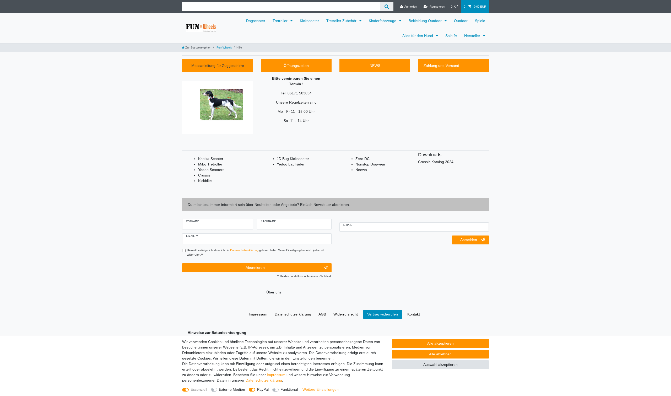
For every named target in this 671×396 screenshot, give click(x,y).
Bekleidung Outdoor (426, 21)
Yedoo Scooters (211, 170)
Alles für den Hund (418, 36)
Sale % (451, 36)
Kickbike (205, 181)
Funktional (289, 389)
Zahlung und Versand (441, 65)
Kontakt (413, 314)
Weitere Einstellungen (320, 389)
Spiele (480, 21)
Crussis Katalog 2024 (435, 162)
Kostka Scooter (210, 159)
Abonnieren (255, 267)
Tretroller (281, 21)
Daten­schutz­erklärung (264, 380)
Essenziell (199, 389)
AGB (322, 314)
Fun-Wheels (224, 47)
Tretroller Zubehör (342, 21)
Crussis (204, 175)
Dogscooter (255, 21)
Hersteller (472, 36)
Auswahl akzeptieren (440, 364)
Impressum (276, 375)
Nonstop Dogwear (370, 164)
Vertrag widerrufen (382, 314)
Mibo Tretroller (210, 164)
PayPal (263, 389)
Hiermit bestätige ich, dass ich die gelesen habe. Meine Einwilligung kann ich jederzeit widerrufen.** (255, 252)
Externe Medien (232, 389)
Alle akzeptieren (440, 343)
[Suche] (386, 6)
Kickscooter (309, 21)
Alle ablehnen (440, 354)
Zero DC (362, 159)
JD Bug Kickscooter (293, 159)
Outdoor (461, 21)
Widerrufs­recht (345, 314)
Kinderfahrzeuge (383, 21)
